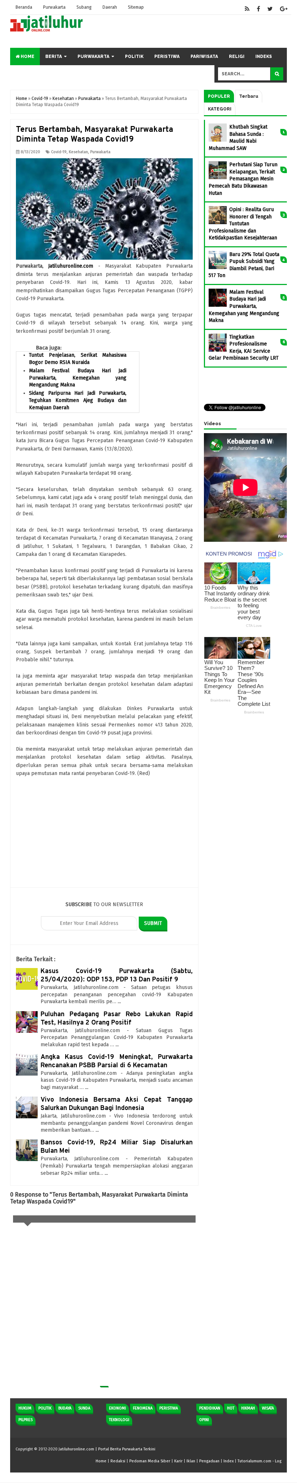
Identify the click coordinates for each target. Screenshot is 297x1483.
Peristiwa (167, 56)
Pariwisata (204, 56)
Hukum (25, 1408)
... (119, 1001)
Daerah (110, 7)
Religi (236, 56)
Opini (204, 1419)
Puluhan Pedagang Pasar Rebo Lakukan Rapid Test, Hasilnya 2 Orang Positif (117, 1018)
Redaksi (117, 1461)
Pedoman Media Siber (149, 1461)
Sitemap (136, 7)
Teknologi (119, 1419)
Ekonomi (117, 1408)
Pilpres (25, 1419)
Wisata (268, 1408)
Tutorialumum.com (254, 1461)
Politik (134, 56)
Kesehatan (78, 152)
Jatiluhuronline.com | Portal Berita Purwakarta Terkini (107, 1449)
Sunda (84, 1408)
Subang (84, 7)
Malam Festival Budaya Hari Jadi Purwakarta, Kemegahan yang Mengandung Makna (77, 378)
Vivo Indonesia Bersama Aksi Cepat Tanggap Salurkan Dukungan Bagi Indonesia (117, 1104)
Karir (178, 1461)
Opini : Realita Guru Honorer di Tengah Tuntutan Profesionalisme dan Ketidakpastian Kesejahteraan (243, 223)
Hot (230, 1408)
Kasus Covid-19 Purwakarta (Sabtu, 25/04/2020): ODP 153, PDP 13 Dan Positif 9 (117, 975)
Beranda (24, 7)
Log (278, 1461)
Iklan (191, 1461)
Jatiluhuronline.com (70, 266)
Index (228, 1461)
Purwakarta (54, 7)
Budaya (64, 1408)
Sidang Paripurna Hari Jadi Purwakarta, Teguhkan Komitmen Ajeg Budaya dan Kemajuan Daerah (77, 400)
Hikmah (248, 1408)
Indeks (263, 56)
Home (27, 56)
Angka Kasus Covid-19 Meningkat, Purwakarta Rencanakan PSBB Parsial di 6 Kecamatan (117, 1061)
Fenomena (142, 1408)
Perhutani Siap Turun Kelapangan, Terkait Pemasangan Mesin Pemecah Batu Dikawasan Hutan (243, 179)
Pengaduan (209, 1461)
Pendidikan (209, 1408)
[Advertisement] (104, 836)
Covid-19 (59, 152)
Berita (53, 56)
